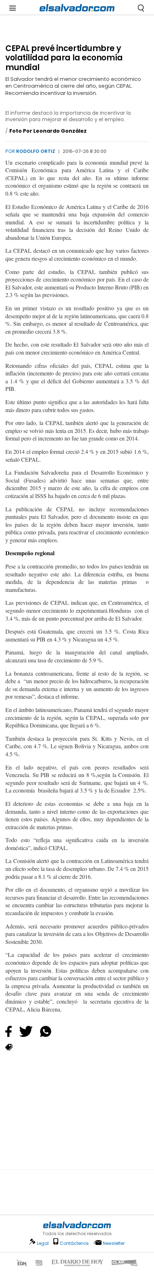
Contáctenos (74, 1243)
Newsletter (114, 1243)
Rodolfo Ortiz (35, 151)
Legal (43, 1243)
